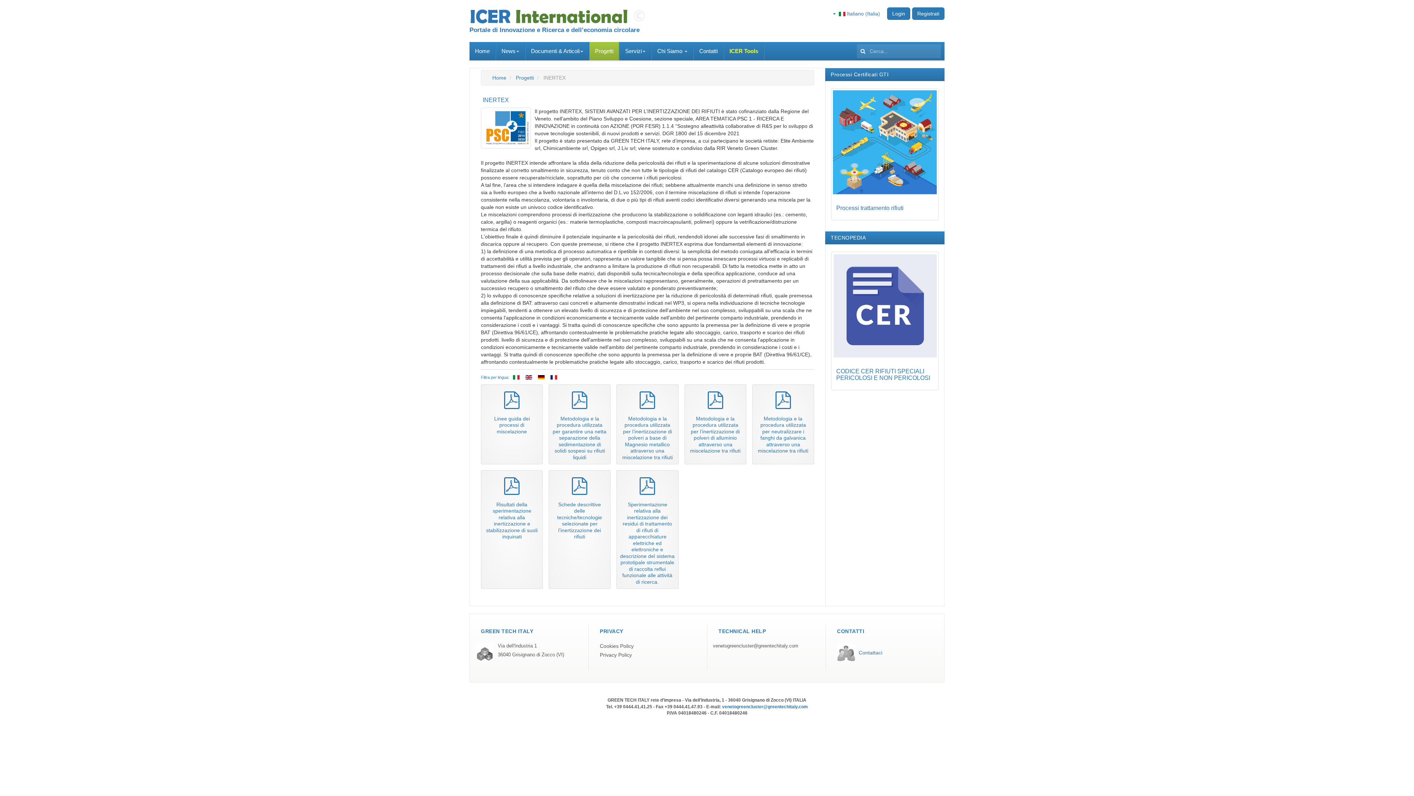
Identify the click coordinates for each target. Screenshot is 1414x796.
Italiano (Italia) (862, 14)
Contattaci (870, 653)
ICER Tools (743, 51)
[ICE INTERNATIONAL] (559, 16)
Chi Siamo (670, 51)
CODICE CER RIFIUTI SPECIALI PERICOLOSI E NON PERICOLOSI (883, 374)
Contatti (708, 51)
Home (482, 51)
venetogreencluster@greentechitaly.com (755, 646)
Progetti (604, 51)
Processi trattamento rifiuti (870, 208)
